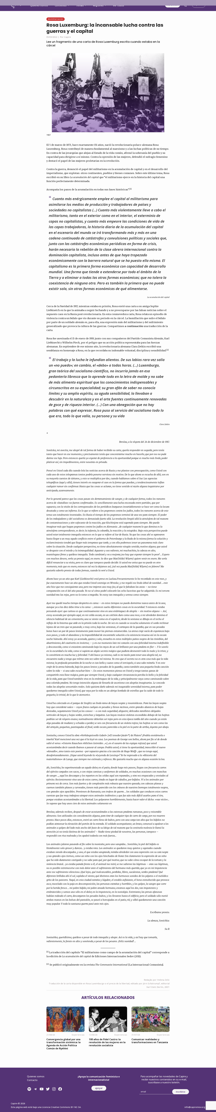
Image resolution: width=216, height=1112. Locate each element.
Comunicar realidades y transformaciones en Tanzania (150, 1041)
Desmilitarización (55, 19)
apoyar (99, 1088)
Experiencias (78, 1034)
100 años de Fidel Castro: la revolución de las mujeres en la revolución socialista (107, 1042)
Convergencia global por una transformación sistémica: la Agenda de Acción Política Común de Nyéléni (63, 1044)
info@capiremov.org (194, 1107)
